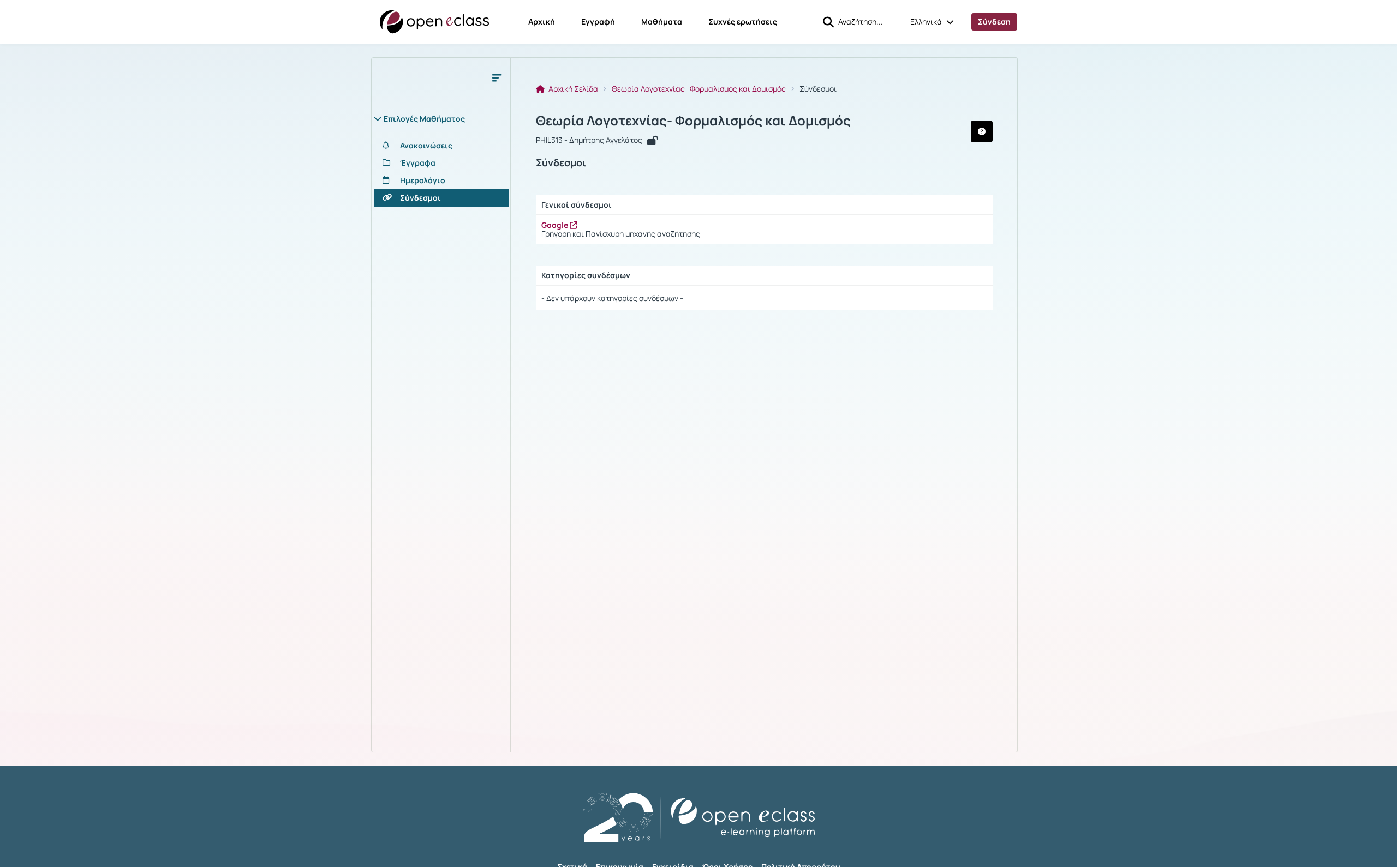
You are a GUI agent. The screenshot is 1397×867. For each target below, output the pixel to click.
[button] (932, 21)
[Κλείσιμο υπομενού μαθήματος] (496, 77)
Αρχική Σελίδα (572, 89)
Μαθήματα (661, 21)
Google (555, 225)
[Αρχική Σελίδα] (434, 21)
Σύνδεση (994, 21)
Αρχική (541, 21)
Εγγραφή (598, 21)
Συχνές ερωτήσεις (742, 21)
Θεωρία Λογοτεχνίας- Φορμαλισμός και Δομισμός (699, 89)
